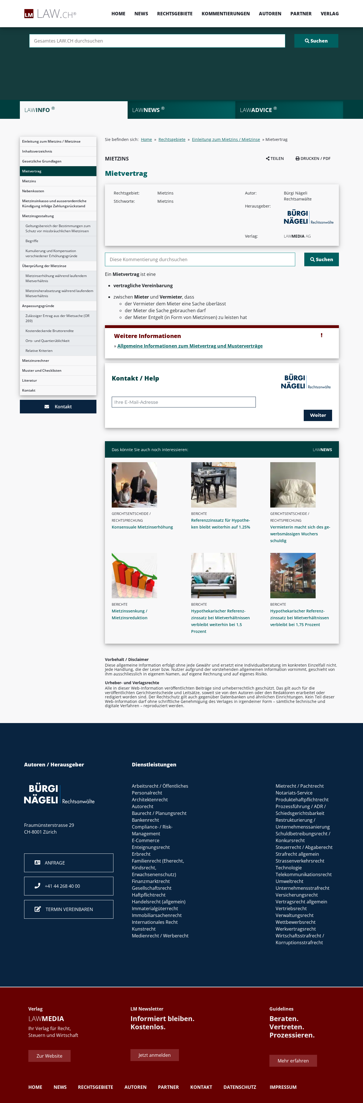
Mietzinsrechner (35, 360)
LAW (322, 449)
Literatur (29, 380)
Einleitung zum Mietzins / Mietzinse (51, 141)
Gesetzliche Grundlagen (42, 161)
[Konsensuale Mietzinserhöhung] (144, 485)
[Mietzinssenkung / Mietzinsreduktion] (144, 575)
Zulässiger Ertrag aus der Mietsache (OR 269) (57, 318)
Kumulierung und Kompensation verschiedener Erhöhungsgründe (51, 253)
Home (118, 13)
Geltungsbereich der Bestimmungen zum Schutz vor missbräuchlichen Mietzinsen (58, 228)
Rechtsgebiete (175, 13)
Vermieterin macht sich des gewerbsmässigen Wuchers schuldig (300, 533)
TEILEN (276, 158)
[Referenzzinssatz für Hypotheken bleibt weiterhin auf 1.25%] (224, 485)
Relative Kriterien (39, 350)
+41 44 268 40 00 (60, 886)
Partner (301, 13)
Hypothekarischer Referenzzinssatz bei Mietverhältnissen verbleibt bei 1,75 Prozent (299, 617)
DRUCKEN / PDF (314, 158)
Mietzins (29, 181)
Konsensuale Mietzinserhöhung (142, 527)
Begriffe (32, 240)
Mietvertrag (31, 171)
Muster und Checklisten (42, 370)
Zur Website (49, 1056)
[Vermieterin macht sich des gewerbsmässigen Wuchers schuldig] (303, 485)
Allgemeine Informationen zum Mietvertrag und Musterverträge (190, 346)
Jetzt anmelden (155, 1055)
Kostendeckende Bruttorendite (50, 330)
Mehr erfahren (293, 1061)
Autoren (270, 13)
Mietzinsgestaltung (38, 216)
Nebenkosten (33, 191)
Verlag (330, 13)
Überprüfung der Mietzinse (44, 265)
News (141, 13)
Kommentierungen (226, 13)
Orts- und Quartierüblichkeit (47, 340)
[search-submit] (316, 41)
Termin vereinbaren (67, 909)
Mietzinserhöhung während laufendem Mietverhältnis (56, 278)
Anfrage (52, 863)
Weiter (318, 415)
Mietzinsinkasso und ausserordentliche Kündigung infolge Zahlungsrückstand (54, 203)
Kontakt (28, 390)
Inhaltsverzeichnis (37, 151)
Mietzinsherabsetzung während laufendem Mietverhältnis (59, 293)
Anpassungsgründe (38, 305)
